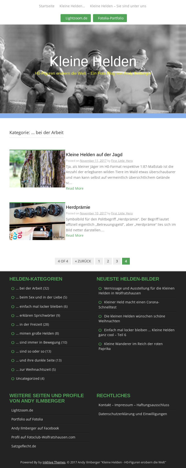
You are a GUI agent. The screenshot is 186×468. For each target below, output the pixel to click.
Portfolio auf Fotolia (27, 419)
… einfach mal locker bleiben (39, 306)
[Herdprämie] (37, 221)
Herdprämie (78, 207)
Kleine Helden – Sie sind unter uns (118, 6)
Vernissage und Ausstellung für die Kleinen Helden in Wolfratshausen (137, 290)
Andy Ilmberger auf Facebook (35, 428)
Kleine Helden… (72, 6)
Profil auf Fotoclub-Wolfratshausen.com (43, 437)
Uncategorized (27, 378)
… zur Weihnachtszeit (33, 369)
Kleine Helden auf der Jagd (94, 154)
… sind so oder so (30, 351)
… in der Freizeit (29, 324)
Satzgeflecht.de (23, 446)
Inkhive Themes (54, 462)
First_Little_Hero (122, 161)
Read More (75, 188)
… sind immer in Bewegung (38, 342)
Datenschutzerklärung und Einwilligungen (133, 414)
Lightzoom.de (76, 18)
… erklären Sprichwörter (35, 315)
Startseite (46, 6)
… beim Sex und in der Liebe (39, 297)
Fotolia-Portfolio (111, 18)
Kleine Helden (93, 61)
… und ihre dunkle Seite (35, 360)
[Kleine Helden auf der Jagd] (37, 168)
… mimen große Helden (35, 333)
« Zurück (83, 261)
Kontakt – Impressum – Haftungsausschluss (134, 405)
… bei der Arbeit (29, 288)
